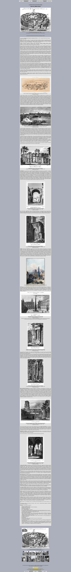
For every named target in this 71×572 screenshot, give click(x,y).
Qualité (36, 571)
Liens (40, 571)
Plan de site (26, 571)
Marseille (28, 501)
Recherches (31, 571)
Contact (44, 571)
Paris (34, 501)
